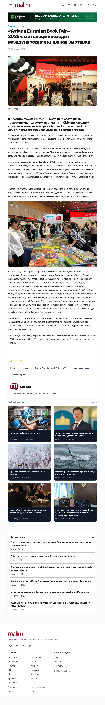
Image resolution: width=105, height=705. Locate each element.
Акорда (11, 687)
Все (93, 537)
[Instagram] (62, 4)
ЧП (9, 670)
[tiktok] (81, 4)
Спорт (34, 661)
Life (32, 691)
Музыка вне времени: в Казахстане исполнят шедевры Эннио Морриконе (49, 592)
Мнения (34, 666)
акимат (26, 368)
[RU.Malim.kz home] (22, 4)
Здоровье (12, 683)
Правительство (38, 687)
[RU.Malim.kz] (52, 633)
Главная (11, 26)
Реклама (58, 661)
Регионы (35, 670)
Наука (33, 683)
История (35, 674)
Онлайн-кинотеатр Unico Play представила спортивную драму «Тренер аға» (51, 581)
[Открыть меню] (10, 4)
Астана (13, 368)
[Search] (94, 4)
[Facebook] (75, 4)
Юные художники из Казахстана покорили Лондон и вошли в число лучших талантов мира (50, 543)
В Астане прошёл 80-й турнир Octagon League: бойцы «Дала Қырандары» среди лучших (50, 604)
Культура (20, 26)
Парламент (13, 691)
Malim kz (25, 386)
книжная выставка (80, 368)
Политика (12, 657)
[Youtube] (68, 4)
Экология (35, 678)
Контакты (58, 666)
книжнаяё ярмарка (19, 375)
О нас (56, 657)
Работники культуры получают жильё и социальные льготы (42, 556)
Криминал (12, 678)
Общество (13, 661)
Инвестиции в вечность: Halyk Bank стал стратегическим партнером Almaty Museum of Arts (51, 568)
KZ (88, 5)
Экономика (36, 657)
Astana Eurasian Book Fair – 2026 (50, 368)
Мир (10, 674)
